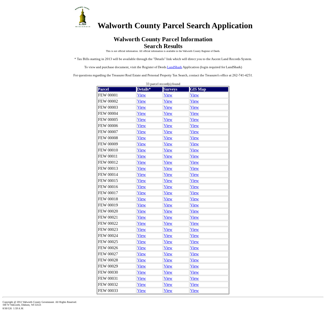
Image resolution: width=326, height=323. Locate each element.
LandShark (174, 67)
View (141, 95)
